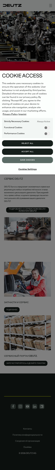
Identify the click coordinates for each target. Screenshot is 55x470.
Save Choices (27, 160)
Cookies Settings (27, 169)
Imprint (22, 114)
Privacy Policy (10, 114)
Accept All (27, 152)
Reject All (27, 143)
